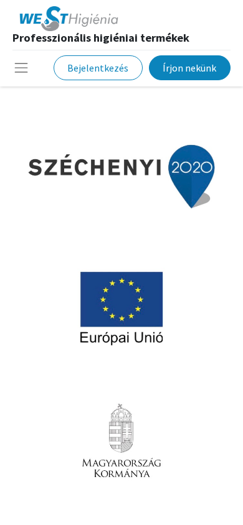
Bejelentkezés (97, 68)
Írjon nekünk (189, 68)
